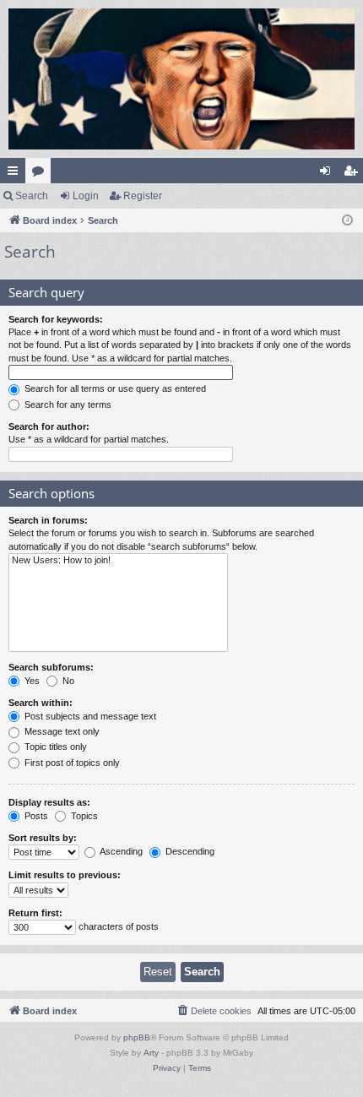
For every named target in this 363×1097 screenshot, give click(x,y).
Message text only (61, 731)
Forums (41, 174)
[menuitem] (214, 1011)
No (67, 681)
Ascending (120, 851)
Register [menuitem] (353, 174)
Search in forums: (48, 520)
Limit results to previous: (64, 875)
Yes (31, 681)
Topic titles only (54, 746)
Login (86, 196)
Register (142, 196)
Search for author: (48, 426)
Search (31, 196)
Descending (188, 851)
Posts (35, 816)
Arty (151, 1052)
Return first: (35, 913)
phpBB (136, 1037)
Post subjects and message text (89, 716)
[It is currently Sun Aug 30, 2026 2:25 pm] (347, 221)
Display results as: (49, 802)
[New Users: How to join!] (118, 561)
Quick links (16, 174)
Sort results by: (42, 838)
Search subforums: (51, 667)
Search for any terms (66, 404)
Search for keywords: (55, 319)
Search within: (40, 703)
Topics (83, 816)
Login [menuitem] (328, 174)
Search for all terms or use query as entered (114, 388)
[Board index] (181, 79)
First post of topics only (71, 763)
